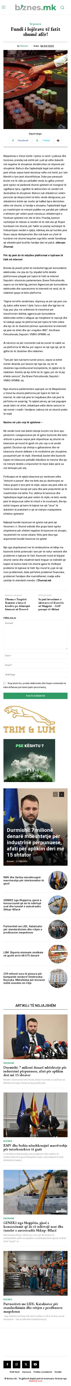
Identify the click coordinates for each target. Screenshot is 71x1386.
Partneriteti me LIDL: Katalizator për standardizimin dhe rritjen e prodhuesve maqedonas (22, 929)
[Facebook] (7, 1364)
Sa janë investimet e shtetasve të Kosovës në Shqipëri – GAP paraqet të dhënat (51, 604)
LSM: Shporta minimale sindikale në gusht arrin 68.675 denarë (23, 954)
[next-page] (61, 794)
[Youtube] (35, 1364)
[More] (58, 140)
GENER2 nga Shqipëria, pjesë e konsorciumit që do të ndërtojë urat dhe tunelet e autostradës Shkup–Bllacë (22, 905)
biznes (24, 46)
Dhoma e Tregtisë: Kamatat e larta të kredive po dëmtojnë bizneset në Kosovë (17, 604)
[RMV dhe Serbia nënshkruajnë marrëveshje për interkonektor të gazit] (58, 880)
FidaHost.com (35, 1381)
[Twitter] (26, 1364)
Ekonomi (8, 1063)
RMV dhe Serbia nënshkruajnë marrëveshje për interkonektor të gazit (23, 880)
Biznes (7, 1141)
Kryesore (35, 24)
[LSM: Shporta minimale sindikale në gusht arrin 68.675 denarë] (58, 954)
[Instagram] (16, 1364)
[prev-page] (55, 794)
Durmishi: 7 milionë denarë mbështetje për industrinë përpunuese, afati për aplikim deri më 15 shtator (35, 842)
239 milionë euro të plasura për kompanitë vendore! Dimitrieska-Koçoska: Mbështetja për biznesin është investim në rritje (24, 978)
